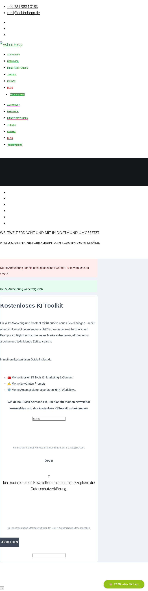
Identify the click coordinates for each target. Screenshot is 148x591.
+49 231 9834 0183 (22, 6)
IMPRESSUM (64, 243)
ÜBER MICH (13, 111)
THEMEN (11, 125)
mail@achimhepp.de (23, 13)
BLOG (10, 138)
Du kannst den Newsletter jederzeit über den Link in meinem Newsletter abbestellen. (49, 528)
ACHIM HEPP (13, 105)
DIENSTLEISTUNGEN (17, 118)
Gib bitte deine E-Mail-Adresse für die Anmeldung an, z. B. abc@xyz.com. (49, 447)
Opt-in (49, 460)
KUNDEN (11, 131)
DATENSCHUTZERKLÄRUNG (86, 243)
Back (4, 183)
